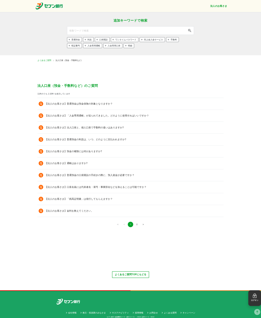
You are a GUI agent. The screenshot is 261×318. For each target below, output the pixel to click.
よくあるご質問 (44, 60)
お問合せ (153, 313)
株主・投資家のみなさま (94, 313)
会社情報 (72, 313)
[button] (74, 39)
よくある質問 (170, 313)
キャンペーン (189, 313)
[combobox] (130, 30)
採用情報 (139, 313)
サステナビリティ (120, 313)
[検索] (189, 30)
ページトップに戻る (257, 312)
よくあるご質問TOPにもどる (130, 274)
